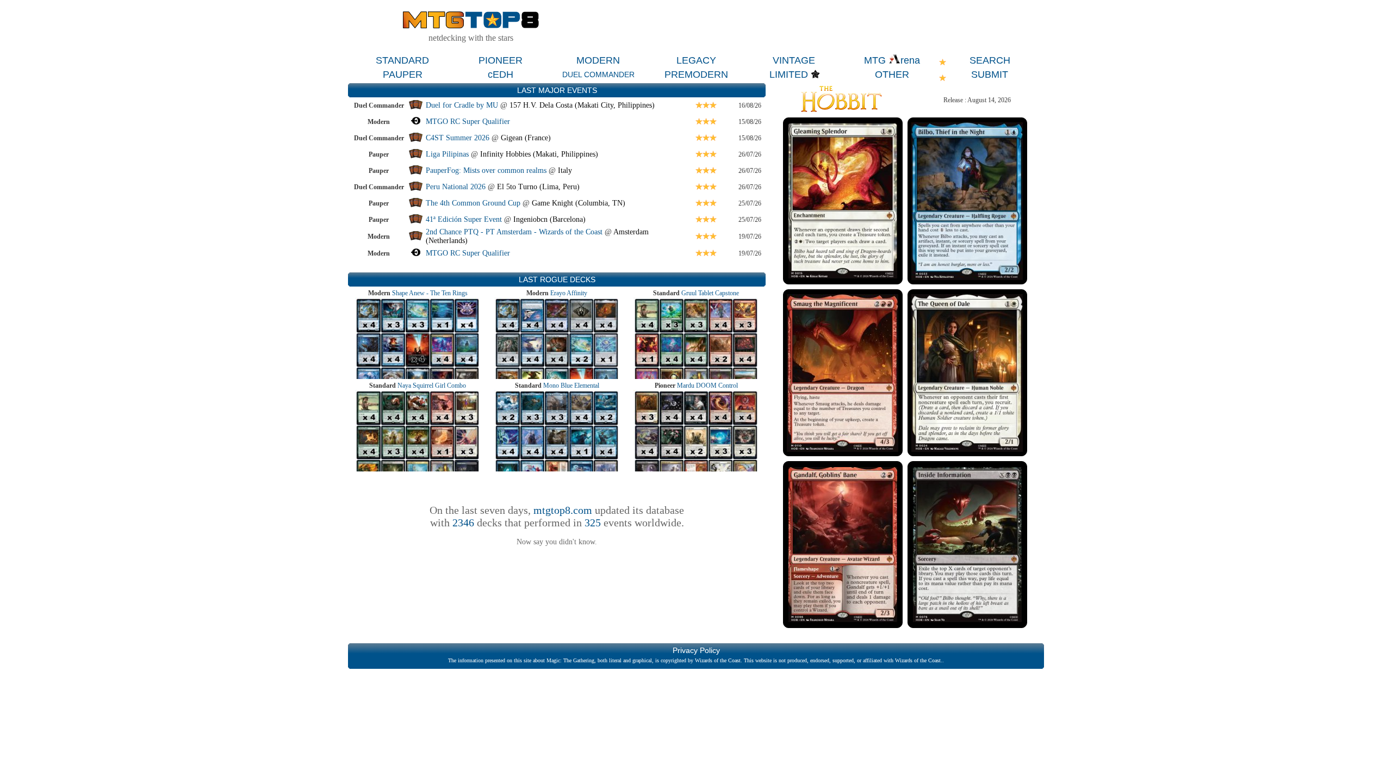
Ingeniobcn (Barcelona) (549, 219)
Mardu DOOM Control (707, 385)
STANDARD (402, 60)
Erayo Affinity (568, 293)
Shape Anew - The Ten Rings (430, 293)
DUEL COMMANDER (598, 74)
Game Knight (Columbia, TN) (578, 203)
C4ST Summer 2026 (457, 138)
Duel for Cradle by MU (462, 105)
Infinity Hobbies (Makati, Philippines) (539, 154)
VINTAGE (794, 60)
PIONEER (500, 60)
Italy (565, 170)
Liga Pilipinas (448, 154)
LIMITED (788, 74)
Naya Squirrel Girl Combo (431, 385)
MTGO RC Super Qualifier (468, 121)
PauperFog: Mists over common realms (486, 170)
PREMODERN (696, 74)
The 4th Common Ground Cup (473, 203)
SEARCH (990, 60)
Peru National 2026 (456, 187)
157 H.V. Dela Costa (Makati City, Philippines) (582, 105)
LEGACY (696, 60)
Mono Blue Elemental (571, 385)
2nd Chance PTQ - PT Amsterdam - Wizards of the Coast (514, 232)
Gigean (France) (526, 138)
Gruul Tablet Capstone (710, 293)
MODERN (598, 60)
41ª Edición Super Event (464, 219)
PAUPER (402, 74)
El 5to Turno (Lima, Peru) (538, 187)
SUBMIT (989, 74)
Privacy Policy (696, 650)
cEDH (500, 74)
